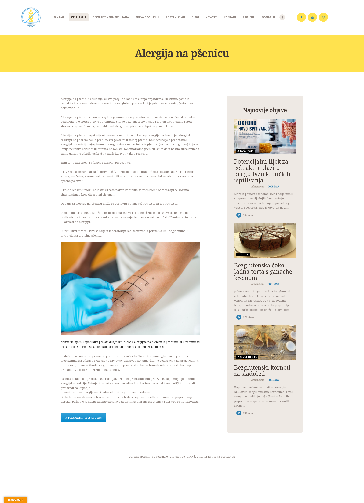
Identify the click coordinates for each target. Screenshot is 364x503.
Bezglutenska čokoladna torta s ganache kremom (263, 271)
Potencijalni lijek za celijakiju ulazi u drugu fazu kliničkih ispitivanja (262, 170)
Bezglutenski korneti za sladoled (262, 370)
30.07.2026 (273, 284)
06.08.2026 (273, 186)
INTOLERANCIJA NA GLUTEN (83, 417)
